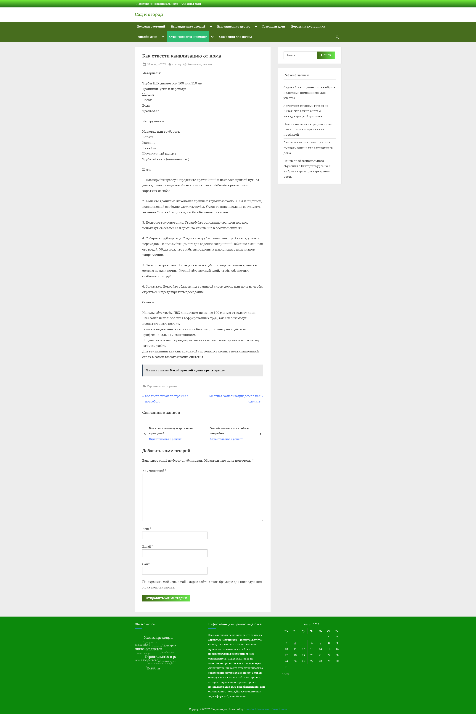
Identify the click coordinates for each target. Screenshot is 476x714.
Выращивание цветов (233, 26)
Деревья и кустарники (308, 26)
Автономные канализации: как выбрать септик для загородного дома (308, 147)
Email (147, 546)
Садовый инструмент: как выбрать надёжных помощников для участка (309, 92)
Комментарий (154, 471)
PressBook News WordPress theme (265, 709)
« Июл (285, 673)
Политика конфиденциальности (157, 3)
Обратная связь (191, 3)
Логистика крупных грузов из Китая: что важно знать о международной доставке (306, 111)
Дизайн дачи (147, 36)
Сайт (146, 564)
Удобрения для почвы (235, 36)
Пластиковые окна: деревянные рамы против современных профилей (308, 129)
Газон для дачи (273, 26)
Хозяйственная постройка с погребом (169, 430)
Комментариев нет (199, 64)
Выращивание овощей (188, 26)
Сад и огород (149, 14)
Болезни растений (151, 26)
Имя (146, 529)
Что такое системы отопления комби (236, 431)
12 (303, 649)
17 (286, 655)
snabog (176, 64)
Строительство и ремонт (188, 36)
